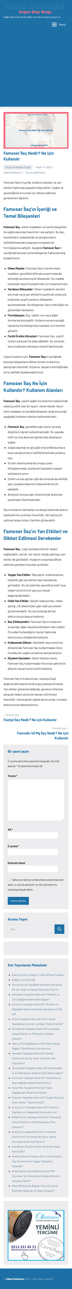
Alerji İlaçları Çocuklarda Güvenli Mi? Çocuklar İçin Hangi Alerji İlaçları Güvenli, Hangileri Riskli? (36, 1175)
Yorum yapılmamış (35, 172)
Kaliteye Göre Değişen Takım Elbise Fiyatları (38, 974)
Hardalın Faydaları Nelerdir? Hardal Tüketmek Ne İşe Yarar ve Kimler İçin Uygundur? (34, 1058)
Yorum (12, 775)
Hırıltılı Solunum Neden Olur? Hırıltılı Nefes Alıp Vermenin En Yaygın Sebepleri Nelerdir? (37, 1161)
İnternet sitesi (16, 862)
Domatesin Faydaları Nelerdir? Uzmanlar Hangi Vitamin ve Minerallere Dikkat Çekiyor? (36, 1033)
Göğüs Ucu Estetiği (23, 979)
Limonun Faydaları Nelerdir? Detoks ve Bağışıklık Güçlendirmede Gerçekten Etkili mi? (37, 1009)
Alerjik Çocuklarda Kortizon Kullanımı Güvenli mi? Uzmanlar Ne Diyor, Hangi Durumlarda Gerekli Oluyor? (34, 1136)
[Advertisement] (36, 71)
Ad (10, 829)
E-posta (13, 846)
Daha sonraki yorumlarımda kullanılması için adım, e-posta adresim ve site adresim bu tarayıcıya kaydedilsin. (36, 884)
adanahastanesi (12, 172)
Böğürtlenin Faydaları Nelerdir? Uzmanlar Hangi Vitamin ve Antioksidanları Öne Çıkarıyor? (36, 1122)
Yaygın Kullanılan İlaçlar (18, 167)
